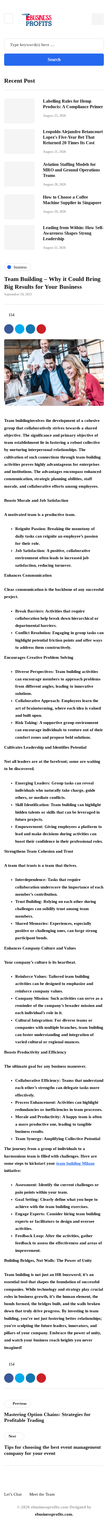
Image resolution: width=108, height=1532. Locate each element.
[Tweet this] (19, 329)
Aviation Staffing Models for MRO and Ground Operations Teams (71, 170)
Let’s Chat (13, 1494)
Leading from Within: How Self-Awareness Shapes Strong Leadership (73, 233)
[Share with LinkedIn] (30, 329)
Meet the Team (42, 1494)
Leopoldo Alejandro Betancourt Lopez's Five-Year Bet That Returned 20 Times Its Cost (73, 137)
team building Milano (75, 1163)
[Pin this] (41, 329)
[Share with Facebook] (9, 329)
